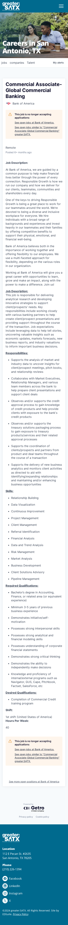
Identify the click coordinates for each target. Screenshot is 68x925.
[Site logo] (11, 6)
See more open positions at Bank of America (34, 781)
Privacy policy (26, 816)
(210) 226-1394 (11, 869)
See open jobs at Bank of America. (34, 122)
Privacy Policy (20, 914)
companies (17, 62)
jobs (4, 62)
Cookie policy (42, 816)
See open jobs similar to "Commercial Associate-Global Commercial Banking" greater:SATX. (37, 131)
